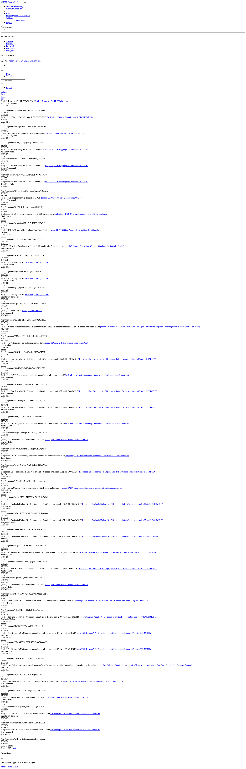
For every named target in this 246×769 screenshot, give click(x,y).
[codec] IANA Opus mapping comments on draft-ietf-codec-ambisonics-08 (91, 488)
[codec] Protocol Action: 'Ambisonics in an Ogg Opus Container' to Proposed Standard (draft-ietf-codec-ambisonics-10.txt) (150, 327)
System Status (35, 61)
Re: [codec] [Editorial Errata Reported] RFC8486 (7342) (70, 117)
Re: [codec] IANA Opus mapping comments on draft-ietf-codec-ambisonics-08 (97, 375)
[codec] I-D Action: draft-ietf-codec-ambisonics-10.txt (66, 343)
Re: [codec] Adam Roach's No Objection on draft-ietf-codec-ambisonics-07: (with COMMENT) (118, 552)
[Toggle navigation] (25, 2)
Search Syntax (12, 16)
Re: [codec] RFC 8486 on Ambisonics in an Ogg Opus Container (80, 214)
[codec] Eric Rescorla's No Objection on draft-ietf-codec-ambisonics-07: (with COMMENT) (113, 633)
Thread (9, 76)
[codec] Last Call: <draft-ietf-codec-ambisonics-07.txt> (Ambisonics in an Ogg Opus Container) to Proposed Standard (144, 665)
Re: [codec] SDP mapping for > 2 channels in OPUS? (66, 149)
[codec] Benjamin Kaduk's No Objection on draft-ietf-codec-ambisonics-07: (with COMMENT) (118, 617)
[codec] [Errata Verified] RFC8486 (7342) (52, 101)
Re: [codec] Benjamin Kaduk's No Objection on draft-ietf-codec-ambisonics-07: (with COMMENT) (122, 504)
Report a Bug (14, 61)
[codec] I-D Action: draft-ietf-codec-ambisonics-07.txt (66, 697)
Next (14, 748)
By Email (25, 61)
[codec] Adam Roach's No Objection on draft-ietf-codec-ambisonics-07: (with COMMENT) (113, 601)
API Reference (24, 16)
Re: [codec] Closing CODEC (37, 262)
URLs (15, 767)
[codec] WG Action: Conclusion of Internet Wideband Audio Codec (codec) (93, 246)
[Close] (2, 758)
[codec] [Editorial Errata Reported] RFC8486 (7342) (65, 133)
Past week (10, 46)
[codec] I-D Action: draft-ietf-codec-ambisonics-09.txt (66, 439)
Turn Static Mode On (19, 20)
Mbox (3, 767)
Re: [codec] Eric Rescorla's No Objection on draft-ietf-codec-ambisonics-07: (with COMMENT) (118, 359)
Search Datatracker (14, 9)
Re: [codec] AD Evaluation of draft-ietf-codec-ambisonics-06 (75, 713)
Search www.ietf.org (14, 6)
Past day (9, 44)
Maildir (9, 767)
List (2, 99)
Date (8, 74)
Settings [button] (9, 18)
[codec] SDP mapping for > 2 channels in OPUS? (61, 198)
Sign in (9, 22)
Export (9, 87)
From (3, 94)
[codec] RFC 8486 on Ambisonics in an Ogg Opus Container (75, 230)
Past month (10, 48)
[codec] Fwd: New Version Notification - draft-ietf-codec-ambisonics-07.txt (92, 681)
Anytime (9, 41)
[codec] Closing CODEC (32, 311)
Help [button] (8, 13)
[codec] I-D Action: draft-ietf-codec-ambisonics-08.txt (66, 585)
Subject (4, 92)
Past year (9, 51)
